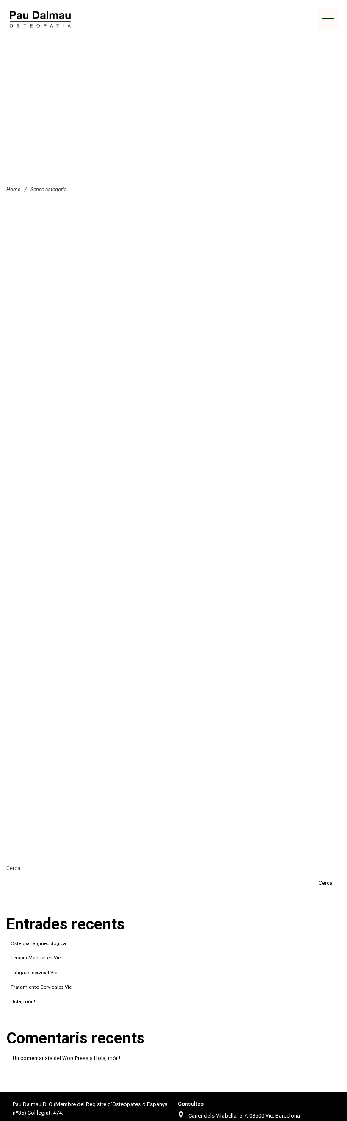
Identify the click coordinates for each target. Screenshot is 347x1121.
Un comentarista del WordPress (50, 1058)
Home (13, 189)
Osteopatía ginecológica (38, 943)
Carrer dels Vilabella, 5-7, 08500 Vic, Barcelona (244, 1116)
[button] (328, 18)
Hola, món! (23, 1001)
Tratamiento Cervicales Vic (41, 987)
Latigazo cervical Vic (34, 973)
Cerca (13, 868)
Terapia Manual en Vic (36, 958)
